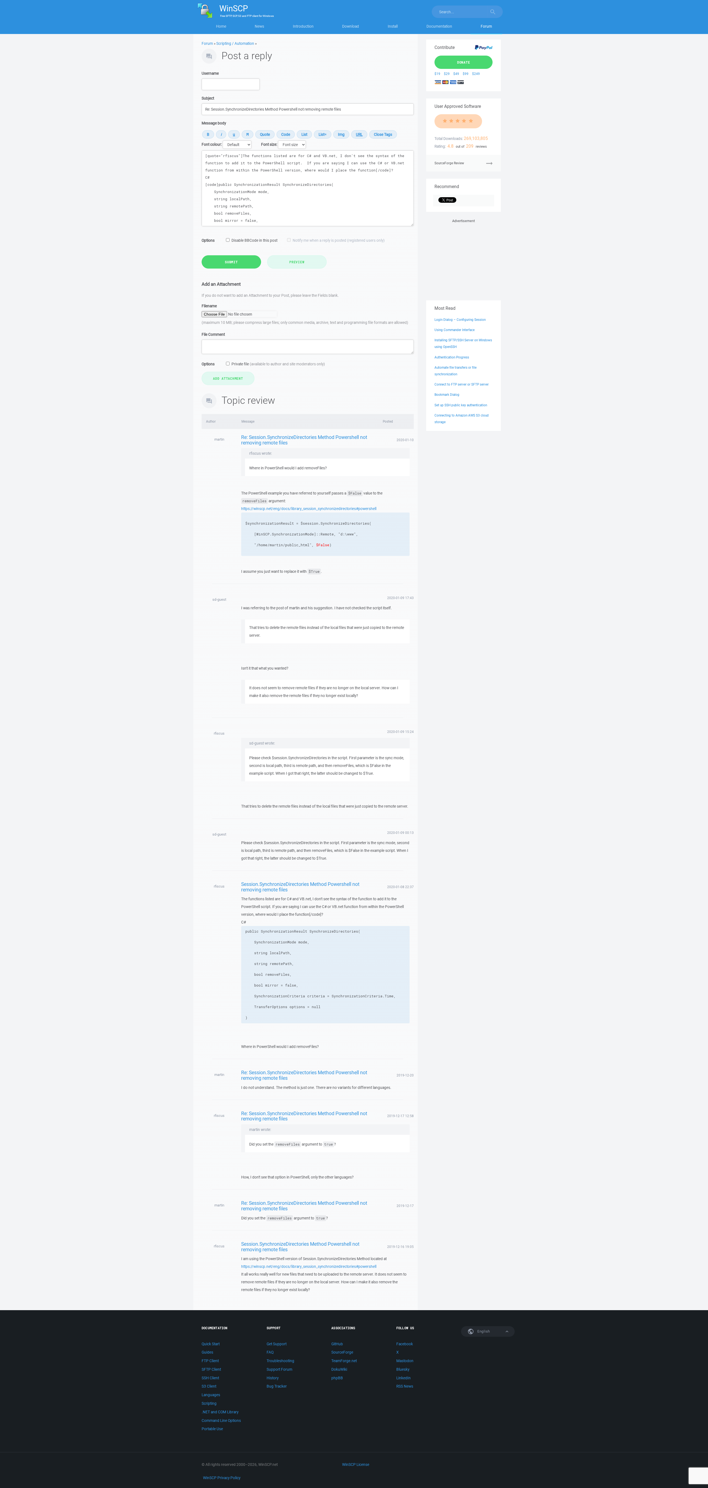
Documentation (439, 26)
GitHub (337, 1343)
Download (350, 26)
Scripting (209, 1403)
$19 (437, 74)
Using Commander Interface (454, 330)
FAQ (270, 1352)
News (259, 26)
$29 (447, 74)
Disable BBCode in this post (254, 240)
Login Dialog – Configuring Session (460, 320)
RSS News (404, 1386)
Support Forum (279, 1369)
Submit (231, 262)
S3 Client (209, 1386)
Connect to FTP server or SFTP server (461, 384)
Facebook (404, 1343)
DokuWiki (339, 1369)
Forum (486, 26)
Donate (463, 62)
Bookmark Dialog (446, 394)
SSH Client (210, 1377)
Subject (208, 98)
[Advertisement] (463, 258)
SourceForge (342, 1352)
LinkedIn (403, 1377)
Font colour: (212, 144)
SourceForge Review (449, 163)
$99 (465, 74)
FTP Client (210, 1360)
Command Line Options (221, 1420)
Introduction (303, 26)
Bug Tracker (277, 1386)
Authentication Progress (451, 357)
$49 (456, 74)
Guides (207, 1352)
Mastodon (404, 1360)
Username (210, 73)
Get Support (277, 1343)
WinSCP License (355, 1464)
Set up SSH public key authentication (460, 405)
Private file (278, 363)
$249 (476, 74)
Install (393, 26)
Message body (214, 123)
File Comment (213, 334)
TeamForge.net (344, 1360)
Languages (211, 1394)
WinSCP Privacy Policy (221, 1477)
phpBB (337, 1377)
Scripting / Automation (235, 43)
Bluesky (402, 1369)
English (483, 1331)
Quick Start (211, 1343)
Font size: (269, 144)
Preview (296, 262)
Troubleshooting (280, 1360)
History (272, 1377)
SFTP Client (211, 1369)
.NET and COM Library (220, 1411)
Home (221, 26)
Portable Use (212, 1428)
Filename (209, 305)
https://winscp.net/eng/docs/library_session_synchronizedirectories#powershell (308, 508)
